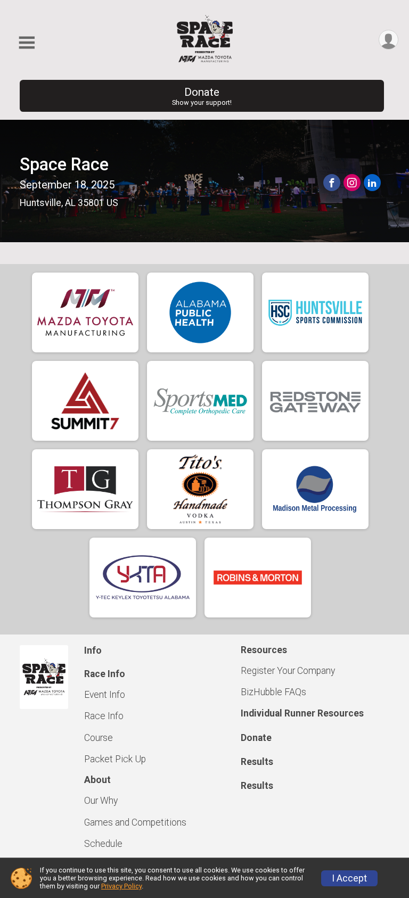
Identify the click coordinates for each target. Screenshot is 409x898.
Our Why (101, 800)
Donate (202, 96)
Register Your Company (288, 670)
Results (257, 761)
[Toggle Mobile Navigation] (26, 43)
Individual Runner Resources (302, 713)
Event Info (104, 694)
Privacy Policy (121, 886)
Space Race (64, 164)
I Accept (349, 878)
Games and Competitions (135, 822)
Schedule (103, 843)
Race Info (104, 716)
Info (93, 650)
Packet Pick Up (115, 759)
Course (98, 737)
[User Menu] (388, 40)
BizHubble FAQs (273, 692)
